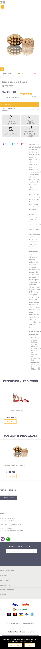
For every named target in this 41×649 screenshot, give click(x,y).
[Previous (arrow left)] (1, 513)
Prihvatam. (29, 645)
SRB (2, 69)
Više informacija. (15, 645)
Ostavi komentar (9, 498)
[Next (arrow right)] (3, 513)
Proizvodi (7, 74)
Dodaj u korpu (10, 421)
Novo (20, 74)
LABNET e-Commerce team (27, 624)
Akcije (34, 74)
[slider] (26, 94)
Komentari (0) (35, 97)
